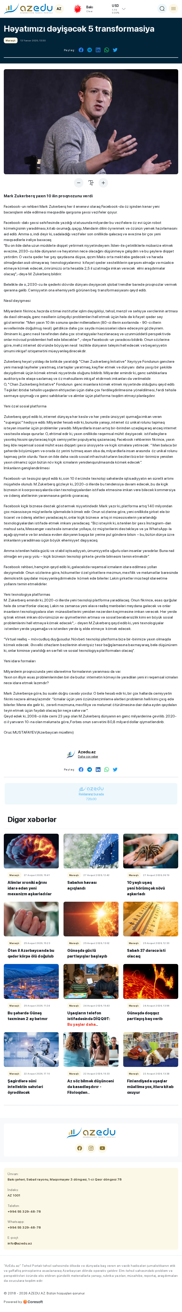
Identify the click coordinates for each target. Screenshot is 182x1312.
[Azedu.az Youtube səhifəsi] (102, 1148)
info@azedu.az (20, 1243)
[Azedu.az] (28, 8)
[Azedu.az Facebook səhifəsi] (79, 1148)
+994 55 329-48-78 (24, 1211)
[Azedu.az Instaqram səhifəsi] (91, 1148)
